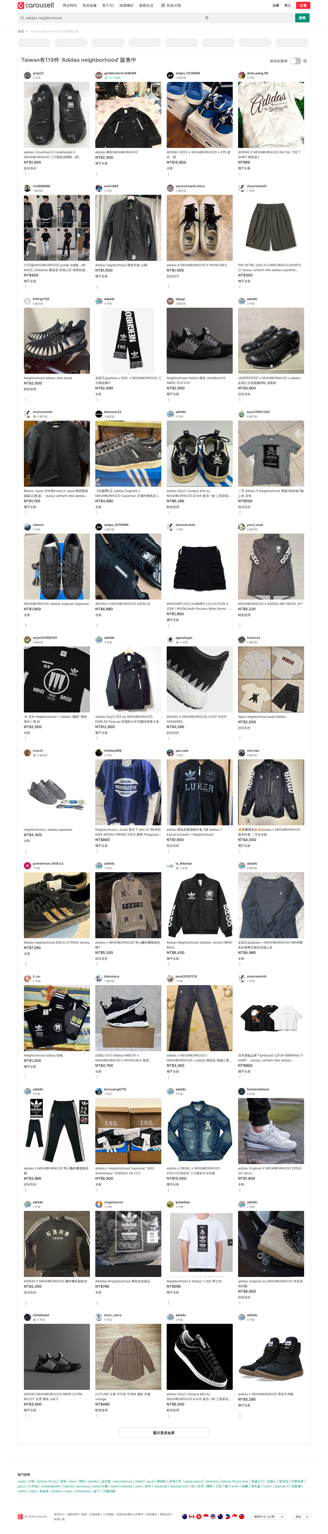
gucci (22, 1486)
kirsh (235, 1486)
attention (211, 1481)
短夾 (148, 1486)
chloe (32, 1491)
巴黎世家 (297, 1481)
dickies (57, 1491)
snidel (139, 1481)
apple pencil (193, 1481)
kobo (68, 1491)
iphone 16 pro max (234, 1481)
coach (267, 1486)
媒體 (84, 1514)
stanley (93, 1481)
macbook (160, 1486)
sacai (150, 1481)
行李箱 (33, 1486)
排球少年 (175, 1481)
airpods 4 (282, 1486)
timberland (83, 1491)
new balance (123, 1481)
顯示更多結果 (164, 1432)
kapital (68, 1486)
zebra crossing (121, 1486)
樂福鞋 (161, 1481)
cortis (22, 1491)
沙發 (31, 1481)
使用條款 (151, 1514)
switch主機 (100, 1486)
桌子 (96, 1491)
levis (72, 1481)
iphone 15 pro (47, 1481)
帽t (227, 1486)
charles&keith (50, 1486)
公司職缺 (108, 1514)
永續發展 (94, 1514)
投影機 (296, 1486)
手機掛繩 (109, 1491)
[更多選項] (25, 174)
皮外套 (106, 1481)
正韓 (219, 1486)
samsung (82, 1486)
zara (138, 1486)
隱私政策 (165, 1514)
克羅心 (271, 1481)
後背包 (283, 1481)
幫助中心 (59, 1514)
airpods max (179, 1486)
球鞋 (82, 1481)
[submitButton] (302, 17)
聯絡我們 (73, 1514)
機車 (209, 1486)
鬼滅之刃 (257, 1481)
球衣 (63, 1481)
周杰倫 (255, 1486)
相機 (245, 1486)
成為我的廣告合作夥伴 (130, 1514)
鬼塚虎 (44, 1491)
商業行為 (59, 1519)
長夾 (200, 1486)
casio (21, 1481)
